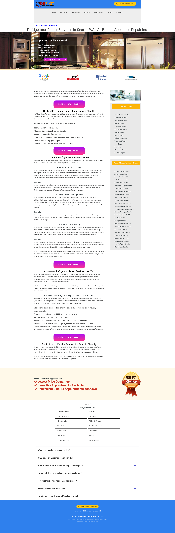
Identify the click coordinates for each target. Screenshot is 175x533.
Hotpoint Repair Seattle (122, 171)
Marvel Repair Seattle (121, 241)
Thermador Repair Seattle (123, 186)
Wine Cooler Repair (120, 118)
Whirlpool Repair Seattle (122, 191)
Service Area (98, 12)
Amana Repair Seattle (121, 174)
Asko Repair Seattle (121, 180)
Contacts (119, 12)
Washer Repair (119, 132)
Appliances (75, 12)
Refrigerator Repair (121, 138)
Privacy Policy (80, 516)
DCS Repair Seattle (120, 229)
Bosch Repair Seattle (121, 183)
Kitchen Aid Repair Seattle (123, 212)
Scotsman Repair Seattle (122, 226)
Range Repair (118, 135)
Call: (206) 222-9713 (55, 59)
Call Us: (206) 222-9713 (126, 3)
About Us (63, 12)
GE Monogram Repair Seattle (124, 209)
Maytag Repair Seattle (121, 194)
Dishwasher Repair (120, 129)
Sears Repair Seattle (121, 197)
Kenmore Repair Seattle (122, 215)
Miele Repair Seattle (121, 247)
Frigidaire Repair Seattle (122, 224)
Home (54, 12)
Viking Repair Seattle (121, 200)
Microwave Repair (120, 150)
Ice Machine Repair (120, 121)
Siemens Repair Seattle (122, 232)
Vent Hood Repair (120, 141)
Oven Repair (118, 144)
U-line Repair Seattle (121, 235)
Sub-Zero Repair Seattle (122, 203)
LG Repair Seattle (120, 221)
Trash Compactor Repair (122, 115)
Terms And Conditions (96, 516)
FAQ (72, 516)
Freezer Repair (119, 123)
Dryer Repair (118, 147)
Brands (87, 12)
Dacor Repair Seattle (121, 177)
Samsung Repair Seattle (122, 206)
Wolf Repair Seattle (121, 188)
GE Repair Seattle (120, 218)
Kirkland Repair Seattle (122, 238)
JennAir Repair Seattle (122, 244)
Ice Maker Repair (120, 126)
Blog (110, 12)
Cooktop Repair (119, 153)
